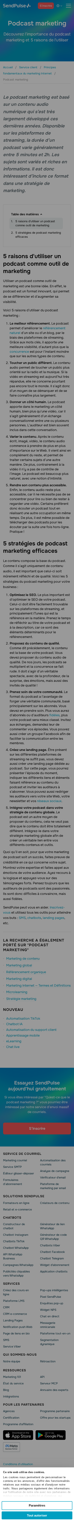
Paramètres (37, 1505)
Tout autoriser (37, 1515)
